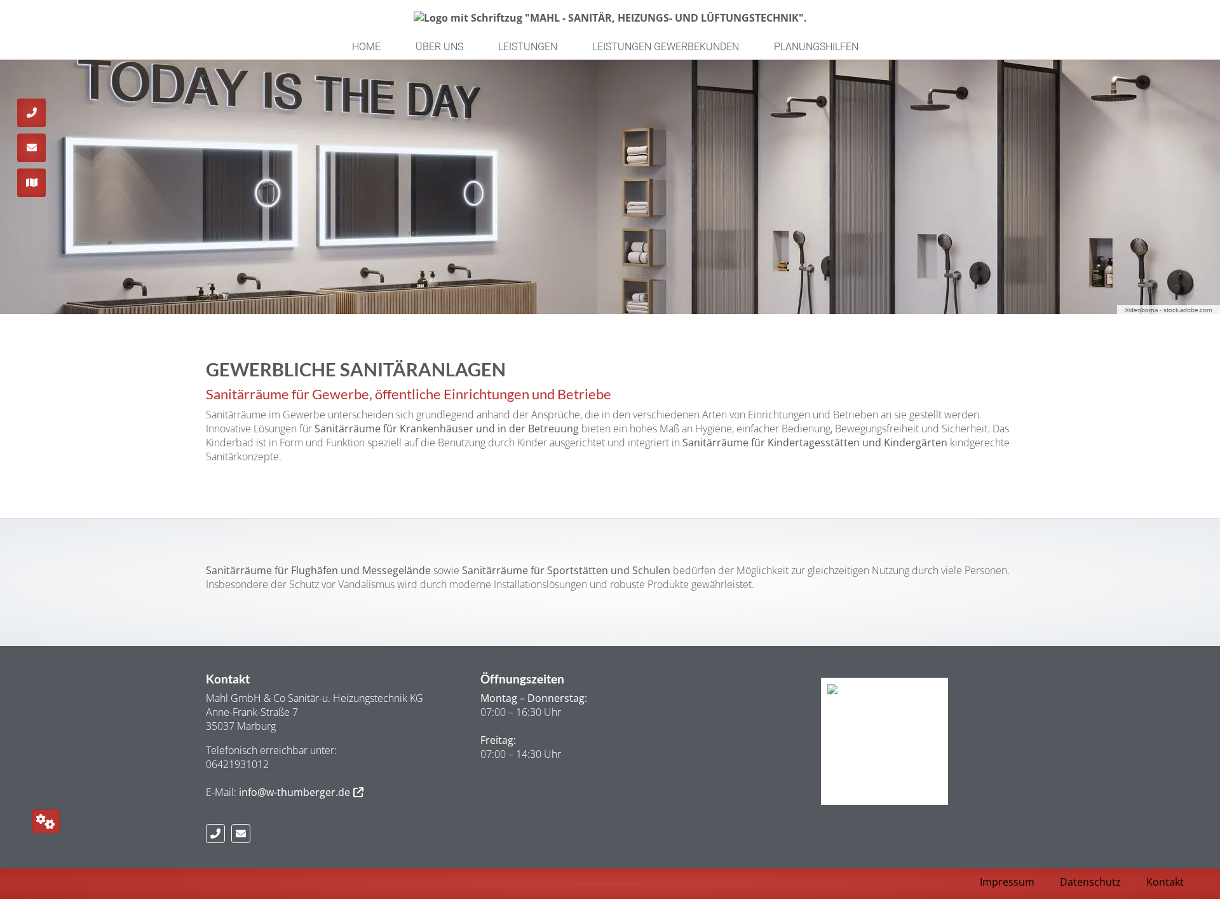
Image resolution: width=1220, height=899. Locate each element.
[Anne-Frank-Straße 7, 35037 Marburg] (31, 182)
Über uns (439, 47)
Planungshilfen (816, 47)
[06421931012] (218, 833)
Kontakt (1165, 882)
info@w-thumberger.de (294, 792)
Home (366, 47)
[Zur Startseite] (610, 17)
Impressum (1007, 882)
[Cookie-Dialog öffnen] (46, 821)
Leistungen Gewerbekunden (665, 47)
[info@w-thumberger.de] (244, 833)
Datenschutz (1090, 882)
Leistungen (527, 47)
